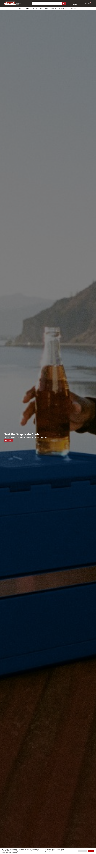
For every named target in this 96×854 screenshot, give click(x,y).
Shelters (27, 8)
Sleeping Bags (63, 8)
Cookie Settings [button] (82, 851)
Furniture (53, 8)
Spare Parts (73, 8)
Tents (20, 8)
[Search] (64, 3)
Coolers (34, 8)
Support (75, 4)
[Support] (74, 2)
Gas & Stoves (44, 8)
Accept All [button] (90, 851)
